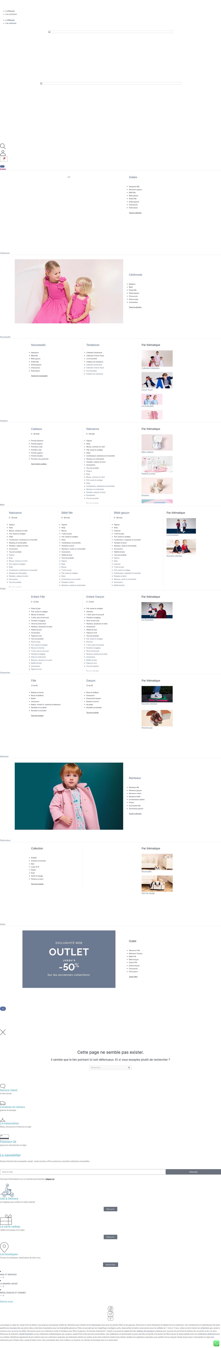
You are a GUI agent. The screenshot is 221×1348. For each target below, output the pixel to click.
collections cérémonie (207, 1334)
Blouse (64, 531)
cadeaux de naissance (145, 1331)
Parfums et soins (148, 474)
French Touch (147, 390)
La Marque (10, 11)
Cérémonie (4, 253)
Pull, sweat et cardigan (94, 450)
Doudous (145, 495)
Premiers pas (147, 728)
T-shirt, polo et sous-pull (40, 617)
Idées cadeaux (148, 452)
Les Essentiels (91, 359)
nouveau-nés (15, 1328)
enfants (160, 1328)
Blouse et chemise (38, 614)
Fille (33, 680)
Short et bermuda (92, 621)
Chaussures (5, 672)
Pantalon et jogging (38, 621)
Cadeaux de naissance (94, 362)
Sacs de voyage (148, 893)
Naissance (92, 428)
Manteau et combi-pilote (95, 459)
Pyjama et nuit (36, 636)
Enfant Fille (38, 596)
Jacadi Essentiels (26, 1334)
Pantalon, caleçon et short (95, 462)
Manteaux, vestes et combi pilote (74, 549)
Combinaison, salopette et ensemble (127, 540)
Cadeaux (4, 421)
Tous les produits (92, 468)
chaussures (96, 1325)
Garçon (90, 680)
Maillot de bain (67, 555)
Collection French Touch (95, 356)
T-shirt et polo (67, 534)
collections (204, 1328)
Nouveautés (5, 337)
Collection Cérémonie (94, 352)
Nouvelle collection (174, 556)
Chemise (117, 531)
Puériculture (5, 840)
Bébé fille (67, 512)
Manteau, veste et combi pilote (125, 546)
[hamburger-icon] (2, 166)
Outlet (2, 924)
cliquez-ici (49, 1179)
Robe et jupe (36, 608)
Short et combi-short (38, 624)
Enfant (3, 588)
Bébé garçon (121, 512)
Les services (11, 14)
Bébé (2, 505)
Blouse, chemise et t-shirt (95, 447)
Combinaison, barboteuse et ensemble (100, 456)
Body (88, 444)
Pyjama (89, 441)
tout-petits (64, 1328)
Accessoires (90, 465)
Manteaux (4, 756)
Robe (88, 453)
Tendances (92, 344)
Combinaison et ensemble (71, 543)
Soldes (3, 169)
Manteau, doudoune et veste (41, 627)
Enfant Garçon (95, 596)
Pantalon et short (68, 546)
